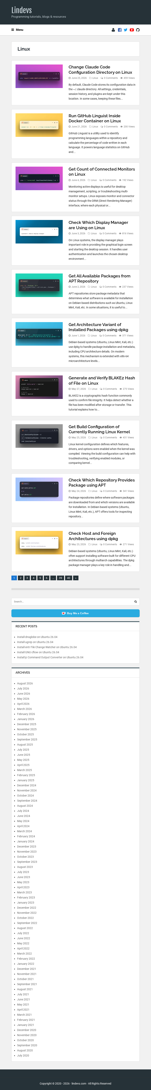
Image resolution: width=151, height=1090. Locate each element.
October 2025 (25, 734)
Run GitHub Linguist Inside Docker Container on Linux (95, 118)
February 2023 (26, 897)
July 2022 (23, 933)
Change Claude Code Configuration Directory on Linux (100, 69)
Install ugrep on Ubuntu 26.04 (35, 642)
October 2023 (25, 856)
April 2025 (23, 765)
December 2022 (26, 907)
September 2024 (27, 800)
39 (60, 578)
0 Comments (111, 78)
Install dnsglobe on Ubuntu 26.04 (37, 637)
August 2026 (25, 683)
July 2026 (23, 688)
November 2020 (27, 1035)
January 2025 (25, 780)
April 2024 (23, 826)
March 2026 (24, 708)
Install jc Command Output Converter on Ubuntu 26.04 (50, 657)
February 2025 (26, 775)
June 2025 (23, 754)
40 (68, 578)
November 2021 (27, 974)
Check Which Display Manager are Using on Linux (98, 225)
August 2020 (25, 1050)
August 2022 (25, 928)
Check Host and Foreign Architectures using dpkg (93, 536)
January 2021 (25, 1024)
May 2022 (23, 943)
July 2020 (23, 1055)
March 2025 (24, 770)
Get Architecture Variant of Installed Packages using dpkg (98, 327)
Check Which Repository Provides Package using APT (102, 483)
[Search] (136, 601)
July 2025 (23, 749)
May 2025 (23, 759)
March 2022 (24, 953)
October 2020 (25, 1040)
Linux (95, 78)
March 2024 (24, 831)
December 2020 (26, 1030)
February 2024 (26, 836)
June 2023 (23, 877)
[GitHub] (138, 30)
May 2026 (23, 698)
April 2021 (23, 1009)
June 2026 (23, 693)
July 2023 (23, 872)
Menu (19, 30)
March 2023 (24, 892)
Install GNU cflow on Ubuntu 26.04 (38, 652)
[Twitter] (126, 30)
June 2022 (23, 938)
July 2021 (23, 994)
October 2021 (25, 979)
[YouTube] (132, 30)
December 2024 (26, 785)
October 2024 (25, 795)
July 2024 (23, 810)
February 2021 (26, 1019)
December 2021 (26, 968)
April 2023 (23, 887)
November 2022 (27, 912)
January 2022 (25, 963)
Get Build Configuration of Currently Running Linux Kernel (99, 429)
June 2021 (23, 999)
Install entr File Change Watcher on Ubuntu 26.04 (47, 647)
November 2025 (27, 729)
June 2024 (23, 816)
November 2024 (27, 790)
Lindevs (21, 10)
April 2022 (23, 948)
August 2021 (25, 989)
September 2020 (27, 1045)
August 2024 (25, 805)
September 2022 (27, 923)
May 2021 (23, 1004)
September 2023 (27, 861)
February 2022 (26, 958)
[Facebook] (120, 30)
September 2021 (27, 984)
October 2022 (25, 917)
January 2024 (25, 841)
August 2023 (25, 866)
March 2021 (24, 1014)
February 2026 (26, 714)
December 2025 (26, 724)
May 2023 (23, 882)
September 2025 (27, 739)
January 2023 (25, 902)
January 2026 (25, 719)
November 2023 (27, 851)
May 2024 (23, 821)
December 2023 (26, 846)
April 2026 (23, 703)
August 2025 (25, 744)
